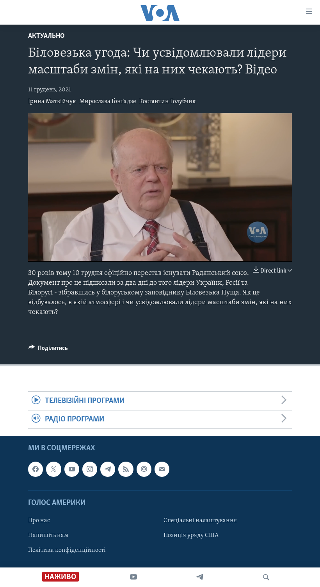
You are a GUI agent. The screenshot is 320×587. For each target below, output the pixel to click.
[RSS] (125, 469)
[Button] (48, 350)
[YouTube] (133, 577)
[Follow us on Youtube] (71, 469)
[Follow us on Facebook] (35, 469)
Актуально (46, 36)
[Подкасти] (144, 469)
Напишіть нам (48, 535)
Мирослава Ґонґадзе (107, 101)
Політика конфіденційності (67, 550)
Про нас (39, 520)
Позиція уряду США (191, 535)
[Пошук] (266, 577)
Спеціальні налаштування (200, 520)
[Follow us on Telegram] (107, 469)
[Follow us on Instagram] (89, 469)
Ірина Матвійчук (52, 101)
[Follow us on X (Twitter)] (53, 469)
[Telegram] (200, 577)
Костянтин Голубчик (167, 101)
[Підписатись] (162, 469)
